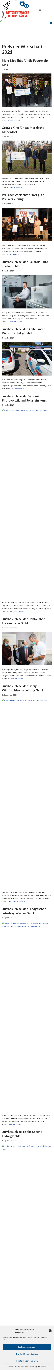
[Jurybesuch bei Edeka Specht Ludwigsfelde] (27, 1239)
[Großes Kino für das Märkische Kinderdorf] (27, 157)
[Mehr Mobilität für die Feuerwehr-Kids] (27, 90)
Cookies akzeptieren (27, 1347)
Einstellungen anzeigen (27, 1361)
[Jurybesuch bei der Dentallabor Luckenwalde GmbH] (27, 649)
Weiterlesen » (14, 120)
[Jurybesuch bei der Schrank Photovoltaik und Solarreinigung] (27, 503)
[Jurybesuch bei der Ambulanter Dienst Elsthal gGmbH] (27, 359)
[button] (50, 1331)
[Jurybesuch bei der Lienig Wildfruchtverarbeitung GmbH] (27, 793)
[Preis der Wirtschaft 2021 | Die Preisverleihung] (27, 224)
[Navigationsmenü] (40, 10)
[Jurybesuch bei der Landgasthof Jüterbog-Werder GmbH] (27, 1016)
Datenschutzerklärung (29, 1366)
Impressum (42, 1366)
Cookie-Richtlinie (14, 1366)
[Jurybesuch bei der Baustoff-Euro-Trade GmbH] (27, 291)
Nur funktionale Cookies (27, 1354)
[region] (27, 28)
